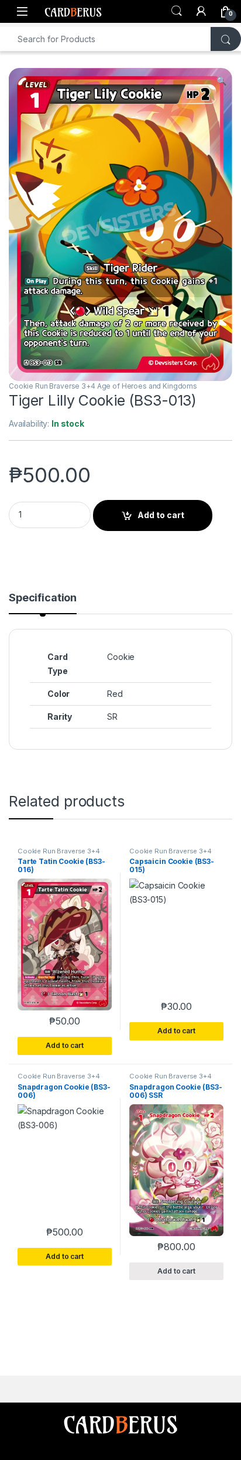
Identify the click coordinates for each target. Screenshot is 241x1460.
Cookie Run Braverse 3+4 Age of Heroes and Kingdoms (103, 386)
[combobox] (105, 39)
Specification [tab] (43, 598)
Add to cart (160, 515)
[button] (221, 81)
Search (176, 11)
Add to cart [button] (64, 1045)
